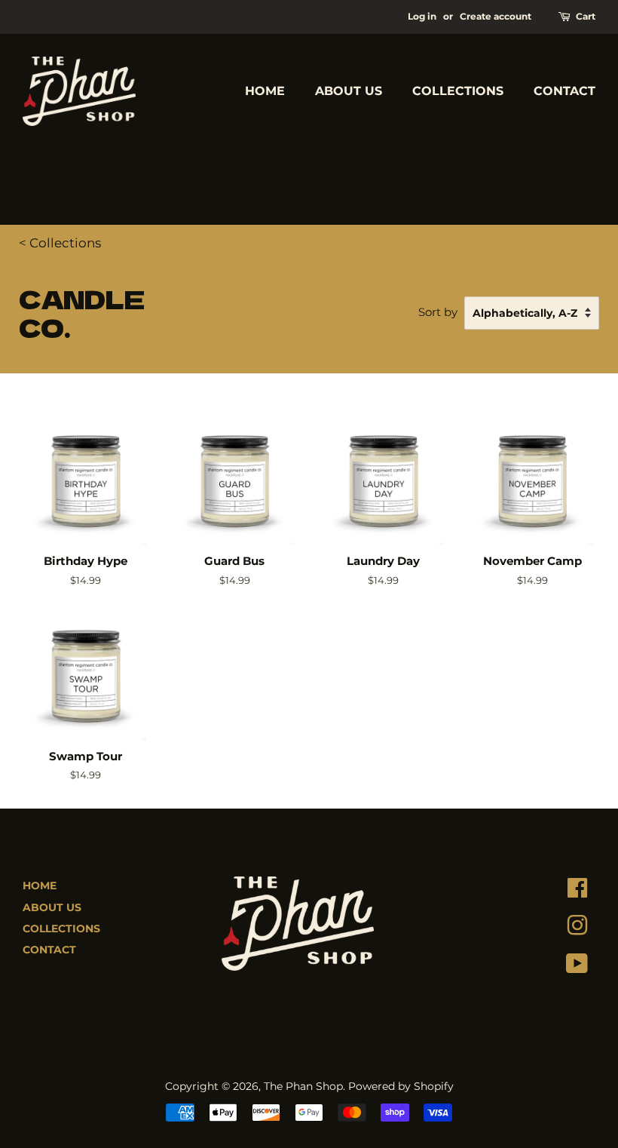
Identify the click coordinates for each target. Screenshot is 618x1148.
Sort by (437, 312)
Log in (422, 16)
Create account (495, 16)
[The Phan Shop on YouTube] (577, 967)
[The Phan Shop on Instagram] (577, 929)
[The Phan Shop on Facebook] (577, 891)
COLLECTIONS (457, 91)
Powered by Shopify (401, 1086)
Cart (585, 16)
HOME (265, 91)
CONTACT (564, 91)
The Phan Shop (303, 1086)
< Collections (60, 242)
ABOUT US (348, 91)
